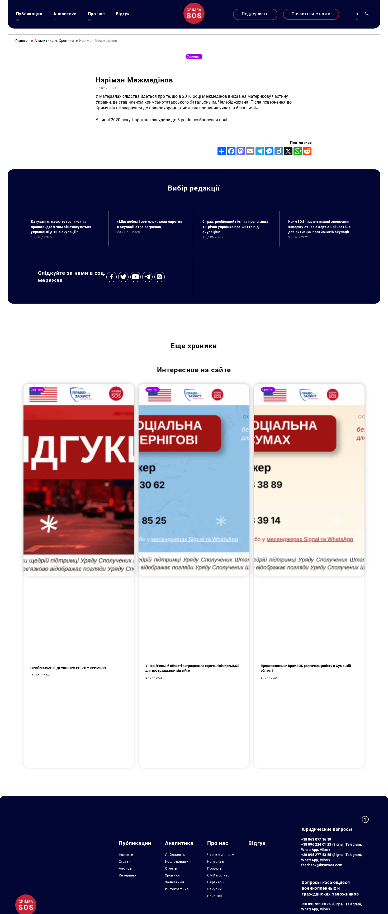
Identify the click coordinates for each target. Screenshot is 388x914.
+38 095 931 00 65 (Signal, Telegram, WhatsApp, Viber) (331, 906)
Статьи (125, 862)
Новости (126, 855)
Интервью (127, 875)
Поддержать (255, 14)
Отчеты (171, 868)
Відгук (123, 14)
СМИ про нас (218, 875)
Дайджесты (175, 855)
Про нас (96, 14)
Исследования (178, 862)
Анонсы (126, 868)
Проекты (215, 868)
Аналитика (65, 14)
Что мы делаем (220, 855)
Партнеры (215, 882)
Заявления (174, 882)
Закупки (214, 889)
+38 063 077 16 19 (316, 839)
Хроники (172, 875)
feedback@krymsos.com (321, 865)
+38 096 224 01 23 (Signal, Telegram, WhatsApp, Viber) (331, 847)
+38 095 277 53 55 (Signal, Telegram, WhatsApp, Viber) (331, 857)
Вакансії (214, 896)
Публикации (29, 14)
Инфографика (177, 889)
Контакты (215, 862)
